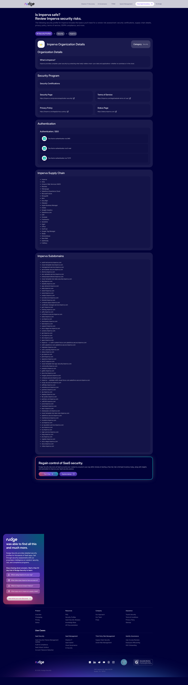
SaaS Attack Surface (42, 647)
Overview (38, 614)
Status (37, 622)
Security (60, 34)
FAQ (66, 614)
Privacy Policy (130, 620)
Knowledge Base (70, 622)
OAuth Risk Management (104, 642)
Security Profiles (70, 617)
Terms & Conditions (132, 617)
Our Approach (100, 614)
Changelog (38, 617)
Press (97, 620)
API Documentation (71, 625)
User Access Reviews (132, 640)
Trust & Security (131, 614)
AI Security (68, 648)
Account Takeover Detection (44, 650)
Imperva (72, 34)
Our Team (99, 617)
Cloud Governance (71, 645)
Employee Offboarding (133, 642)
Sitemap (128, 622)
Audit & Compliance (41, 644)
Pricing (37, 620)
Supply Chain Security (103, 640)
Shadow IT (68, 640)
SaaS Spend (69, 642)
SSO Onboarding (131, 645)
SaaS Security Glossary (72, 620)
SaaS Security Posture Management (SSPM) (46, 641)
